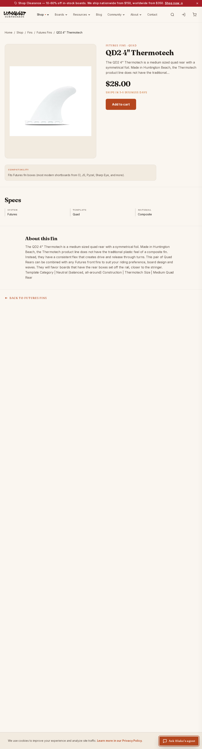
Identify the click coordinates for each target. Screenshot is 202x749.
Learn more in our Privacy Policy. (119, 740)
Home (8, 32)
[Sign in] (183, 14)
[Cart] (194, 14)
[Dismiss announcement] (197, 3)
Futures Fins (44, 32)
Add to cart (121, 104)
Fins (30, 32)
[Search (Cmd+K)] (172, 14)
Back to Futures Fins (28, 298)
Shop (20, 32)
